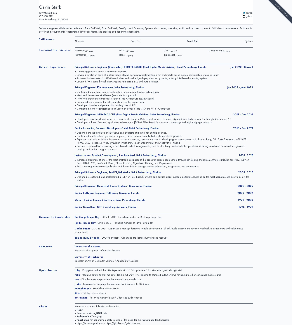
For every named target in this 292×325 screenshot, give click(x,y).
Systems (249, 41)
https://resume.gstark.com (90, 323)
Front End (192, 41)
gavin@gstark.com (48, 13)
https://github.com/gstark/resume (123, 323)
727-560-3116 (46, 16)
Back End (135, 41)
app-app (121, 136)
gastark (249, 13)
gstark (249, 16)
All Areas (79, 41)
